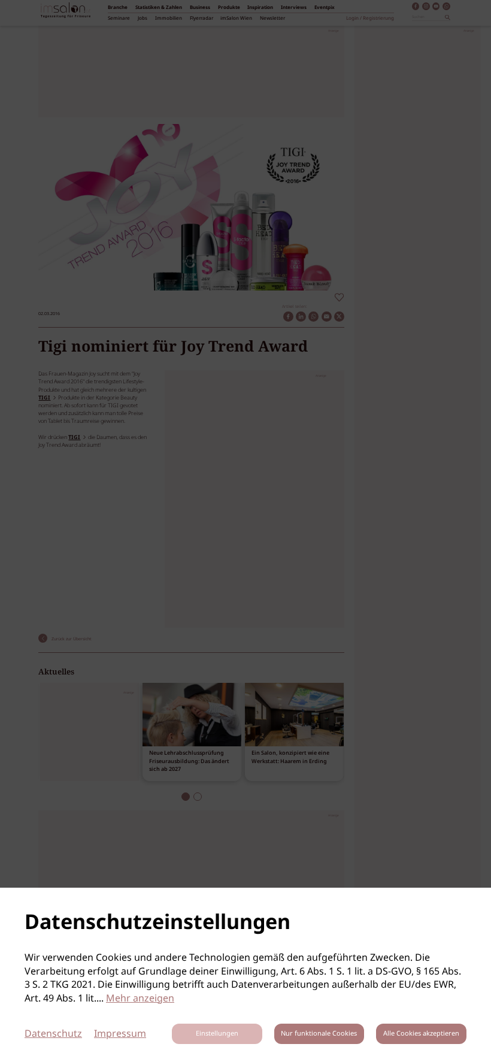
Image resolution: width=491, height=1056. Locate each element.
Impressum (120, 1034)
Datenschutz (53, 1034)
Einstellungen (217, 1034)
